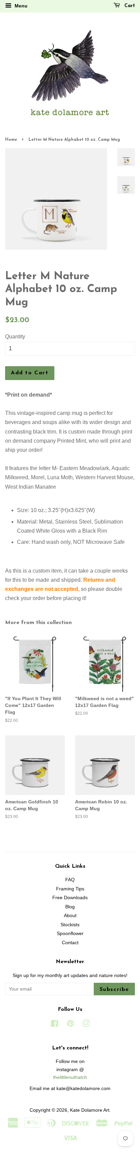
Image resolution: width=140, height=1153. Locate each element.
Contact (70, 942)
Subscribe (114, 989)
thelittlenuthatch (70, 1077)
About (70, 915)
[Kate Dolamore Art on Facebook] (54, 1024)
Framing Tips (70, 888)
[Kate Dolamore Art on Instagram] (86, 1024)
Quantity (15, 336)
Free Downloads (70, 897)
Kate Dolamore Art (89, 1110)
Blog (70, 906)
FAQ (70, 879)
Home (11, 140)
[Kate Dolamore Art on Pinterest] (70, 1024)
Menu (20, 5)
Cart (129, 5)
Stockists (70, 924)
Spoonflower (70, 933)
